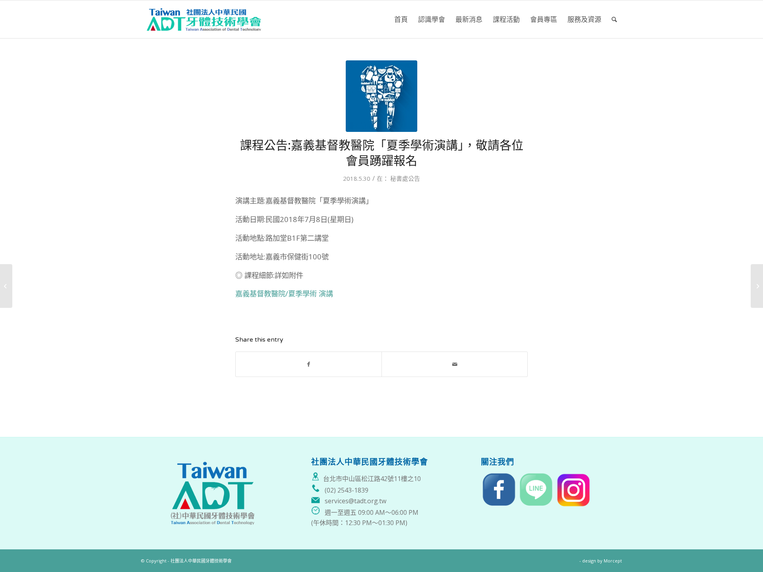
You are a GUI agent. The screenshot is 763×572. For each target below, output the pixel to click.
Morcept (613, 561)
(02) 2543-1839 (346, 490)
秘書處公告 (405, 178)
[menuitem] (401, 19)
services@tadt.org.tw (355, 501)
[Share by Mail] (454, 364)
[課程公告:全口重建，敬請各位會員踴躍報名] (757, 286)
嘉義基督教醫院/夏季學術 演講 (284, 293)
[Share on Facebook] (309, 364)
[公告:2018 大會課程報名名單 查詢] (6, 286)
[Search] (614, 19)
